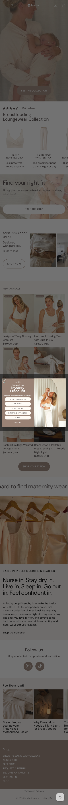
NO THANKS (17, 422)
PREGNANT (17, 404)
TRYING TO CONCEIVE (17, 399)
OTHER (17, 417)
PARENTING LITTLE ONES (17, 413)
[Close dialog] (4, 380)
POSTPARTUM (18, 408)
